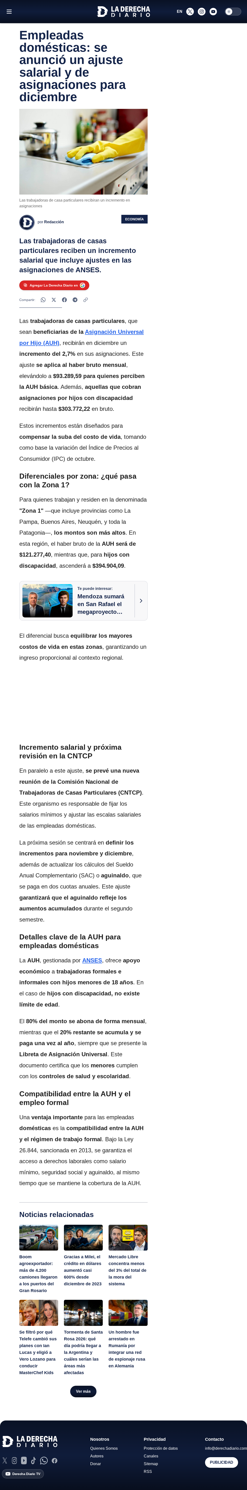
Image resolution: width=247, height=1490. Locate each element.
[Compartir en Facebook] (64, 300)
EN (179, 11)
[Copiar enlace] (85, 300)
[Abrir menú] (9, 11)
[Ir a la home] (123, 11)
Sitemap (151, 1464)
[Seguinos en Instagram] (202, 11)
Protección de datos (161, 1448)
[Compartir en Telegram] (75, 300)
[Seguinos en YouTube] (213, 11)
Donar (95, 1464)
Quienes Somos (104, 1448)
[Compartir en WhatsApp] (43, 300)
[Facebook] (54, 1460)
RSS (148, 1471)
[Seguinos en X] (190, 11)
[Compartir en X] (54, 300)
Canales (151, 1456)
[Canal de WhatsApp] (44, 1460)
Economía (134, 219)
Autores (96, 1456)
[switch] (233, 11)
